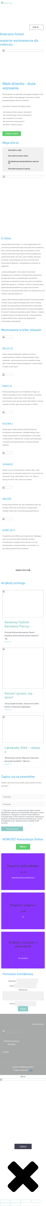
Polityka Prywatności (11, 1041)
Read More (8, 642)
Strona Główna (38, 1024)
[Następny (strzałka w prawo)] (15, 1204)
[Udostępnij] (15, 1201)
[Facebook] (5, 18)
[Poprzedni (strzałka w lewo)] (5, 1204)
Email (12, 986)
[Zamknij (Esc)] (5, 1201)
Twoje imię (12, 981)
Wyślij (23, 1009)
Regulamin (11, 1044)
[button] (23, 10)
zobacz (23, 1146)
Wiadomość (23, 990)
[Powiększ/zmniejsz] (36, 1201)
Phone (12, 1004)
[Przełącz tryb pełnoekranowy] (26, 1201)
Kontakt (5, 1052)
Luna (30, 1070)
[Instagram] (12, 18)
